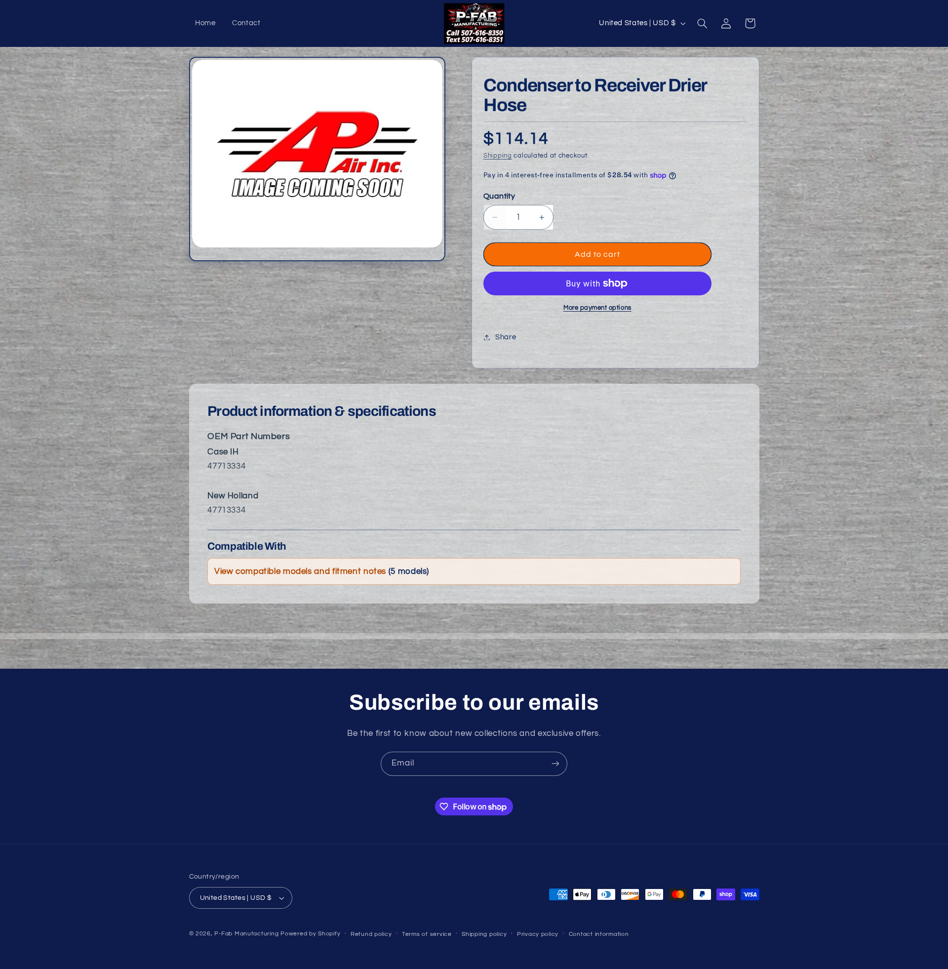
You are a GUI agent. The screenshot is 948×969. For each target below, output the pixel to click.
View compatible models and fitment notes (321, 571)
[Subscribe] (555, 764)
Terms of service (427, 934)
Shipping (497, 156)
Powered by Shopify (310, 933)
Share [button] (505, 337)
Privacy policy (537, 934)
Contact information (599, 934)
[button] (702, 23)
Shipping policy (484, 934)
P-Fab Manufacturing (246, 933)
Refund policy (371, 934)
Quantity (499, 196)
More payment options (597, 308)
